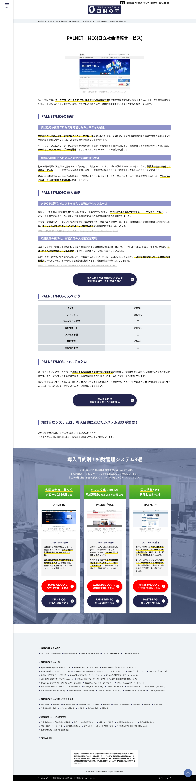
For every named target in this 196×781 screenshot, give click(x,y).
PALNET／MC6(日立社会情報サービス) (123, 679)
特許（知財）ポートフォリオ (51, 726)
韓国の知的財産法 (70, 653)
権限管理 (106, 704)
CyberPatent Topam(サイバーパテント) (55, 667)
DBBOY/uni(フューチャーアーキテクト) (99, 683)
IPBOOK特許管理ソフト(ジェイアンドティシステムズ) (61, 686)
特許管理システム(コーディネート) (81, 690)
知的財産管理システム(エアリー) (53, 690)
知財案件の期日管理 (48, 708)
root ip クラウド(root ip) (158, 671)
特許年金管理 (93, 708)
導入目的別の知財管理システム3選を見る (105, 400)
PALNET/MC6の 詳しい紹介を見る (104, 601)
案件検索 (136, 704)
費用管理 (147, 704)
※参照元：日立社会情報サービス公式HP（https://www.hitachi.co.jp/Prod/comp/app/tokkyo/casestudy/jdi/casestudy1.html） (77, 266)
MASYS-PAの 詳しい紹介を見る (150, 601)
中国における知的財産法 (90, 653)
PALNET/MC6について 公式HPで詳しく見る (103, 586)
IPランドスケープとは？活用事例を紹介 (98, 726)
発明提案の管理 (69, 704)
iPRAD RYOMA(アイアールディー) (86, 667)
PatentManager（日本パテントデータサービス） (120, 667)
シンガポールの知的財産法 (51, 653)
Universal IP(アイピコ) (115, 686)
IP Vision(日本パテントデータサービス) (55, 671)
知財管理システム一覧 (50, 662)
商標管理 (105, 708)
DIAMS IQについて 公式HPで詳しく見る (57, 586)
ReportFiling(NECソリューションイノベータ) (86, 675)
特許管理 (81, 708)
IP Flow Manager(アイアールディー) (130, 683)
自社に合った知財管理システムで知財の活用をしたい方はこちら (105, 279)
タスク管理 (158, 704)
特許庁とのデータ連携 (121, 704)
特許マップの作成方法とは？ (84, 722)
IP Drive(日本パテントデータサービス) (91, 679)
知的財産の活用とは (73, 726)
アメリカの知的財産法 (131, 653)
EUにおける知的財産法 (111, 653)
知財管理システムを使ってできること (57, 699)
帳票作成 (56, 704)
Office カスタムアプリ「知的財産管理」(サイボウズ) (146, 686)
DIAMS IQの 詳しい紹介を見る (59, 601)
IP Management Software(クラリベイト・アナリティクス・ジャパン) (98, 671)
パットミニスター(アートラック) (109, 690)
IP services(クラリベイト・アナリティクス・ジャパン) (61, 683)
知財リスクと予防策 (106, 722)
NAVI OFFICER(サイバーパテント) (53, 675)
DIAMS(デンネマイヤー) (136, 671)
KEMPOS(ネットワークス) (158, 690)
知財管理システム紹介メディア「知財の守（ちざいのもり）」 (149, 3)
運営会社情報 (47, 738)
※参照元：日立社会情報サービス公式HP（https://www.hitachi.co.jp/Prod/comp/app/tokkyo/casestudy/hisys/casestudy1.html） (78, 231)
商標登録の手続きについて (126, 722)
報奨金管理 (45, 704)
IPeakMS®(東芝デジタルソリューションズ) (122, 675)
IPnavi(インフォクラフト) (93, 686)
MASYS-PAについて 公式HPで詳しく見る (149, 586)
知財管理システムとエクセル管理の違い (55, 730)
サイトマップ (163, 778)
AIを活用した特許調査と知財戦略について (132, 726)
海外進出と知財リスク (50, 648)
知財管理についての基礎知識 (53, 716)
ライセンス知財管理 (67, 708)
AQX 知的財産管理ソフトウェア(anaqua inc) (57, 679)
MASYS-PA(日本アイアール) (135, 690)
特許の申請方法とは (147, 722)
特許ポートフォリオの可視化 (89, 704)
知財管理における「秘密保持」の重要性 (55, 722)
